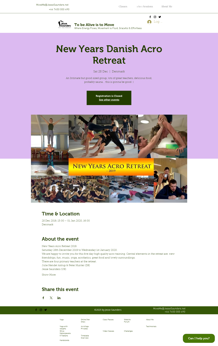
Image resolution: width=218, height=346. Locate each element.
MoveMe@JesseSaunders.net (52, 5)
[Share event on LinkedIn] (58, 298)
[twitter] (159, 16)
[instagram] (155, 16)
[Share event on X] (51, 298)
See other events (109, 99)
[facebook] (150, 16)
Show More (49, 275)
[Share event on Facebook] (43, 298)
